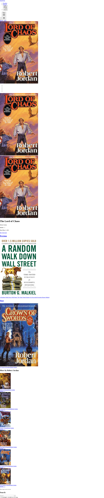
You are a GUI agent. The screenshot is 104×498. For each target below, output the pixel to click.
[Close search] (15, 496)
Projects (5, 4)
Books (1, 20)
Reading (5, 3)
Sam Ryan (2, 0)
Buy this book (3, 232)
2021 (5, 20)
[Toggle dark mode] (1, 18)
